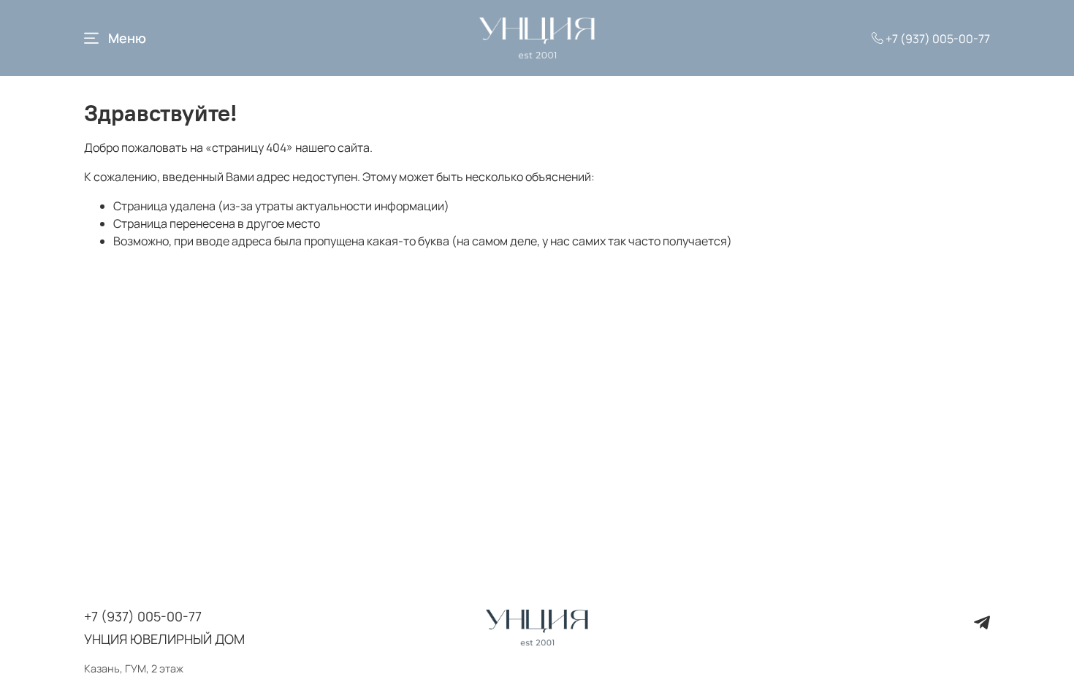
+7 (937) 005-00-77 (936, 39)
